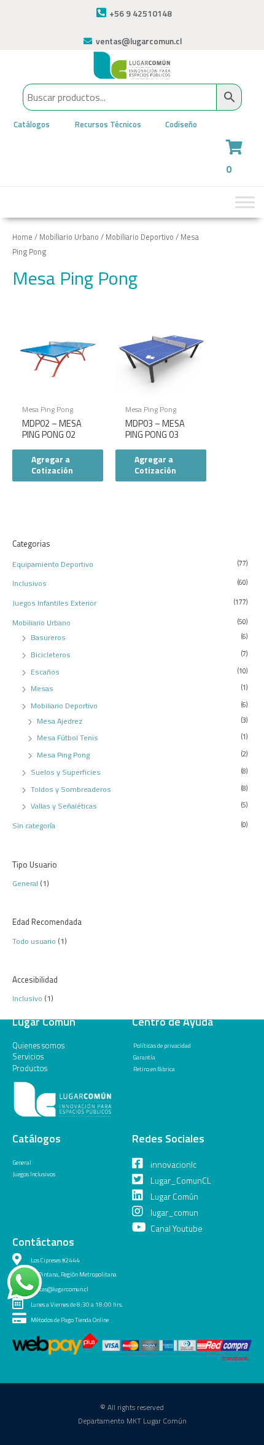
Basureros (48, 637)
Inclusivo (27, 998)
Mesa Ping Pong (63, 755)
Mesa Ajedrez (59, 721)
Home (22, 237)
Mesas (42, 688)
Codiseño (181, 124)
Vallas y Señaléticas (64, 806)
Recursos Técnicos (108, 124)
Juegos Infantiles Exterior (54, 603)
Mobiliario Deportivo (64, 705)
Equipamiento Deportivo (52, 564)
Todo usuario (34, 941)
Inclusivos (29, 583)
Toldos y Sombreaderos (71, 789)
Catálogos (32, 124)
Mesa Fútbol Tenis (67, 737)
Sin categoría (33, 825)
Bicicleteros (51, 654)
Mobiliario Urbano (41, 622)
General (25, 883)
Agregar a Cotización (52, 465)
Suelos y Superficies (66, 772)
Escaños (45, 672)
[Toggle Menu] (245, 202)
